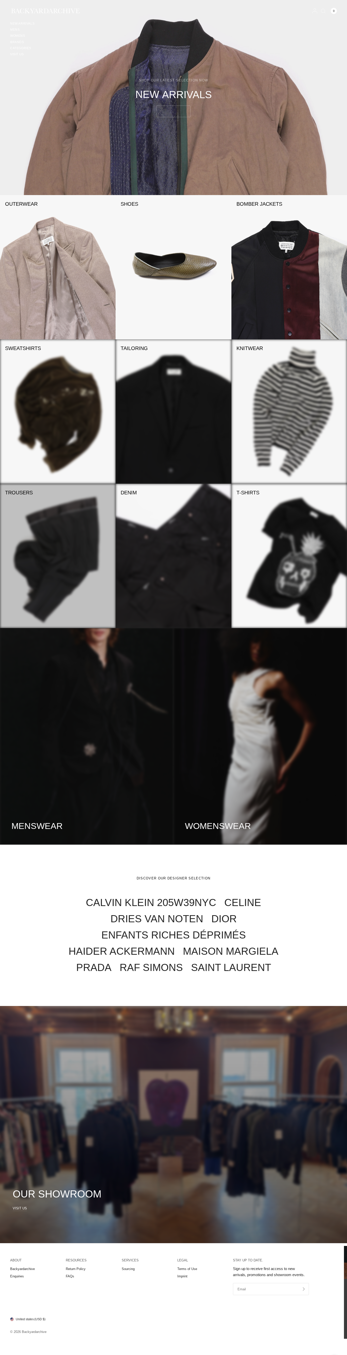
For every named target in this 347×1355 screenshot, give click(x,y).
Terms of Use (187, 1269)
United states (30, 1319)
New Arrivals (22, 23)
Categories (20, 48)
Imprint (182, 1276)
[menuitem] (22, 24)
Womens (17, 36)
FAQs (70, 1276)
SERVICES (130, 1260)
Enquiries (17, 1276)
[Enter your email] (304, 1289)
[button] (173, 111)
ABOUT (16, 1260)
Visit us (17, 54)
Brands (17, 42)
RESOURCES (76, 1260)
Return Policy (76, 1269)
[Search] (323, 11)
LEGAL (182, 1260)
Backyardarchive (22, 1269)
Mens (15, 29)
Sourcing (128, 1269)
